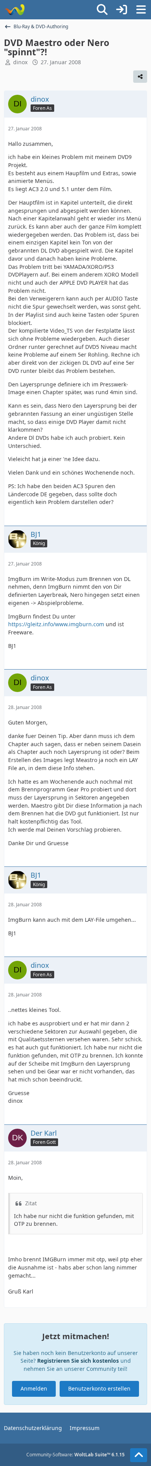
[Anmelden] (121, 9)
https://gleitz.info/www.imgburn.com (56, 624)
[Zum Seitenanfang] (138, 1455)
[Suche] (102, 9)
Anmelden (34, 1388)
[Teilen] (140, 76)
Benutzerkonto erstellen (99, 1388)
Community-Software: (75, 1454)
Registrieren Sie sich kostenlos (78, 1360)
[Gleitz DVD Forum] (14, 9)
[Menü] (141, 9)
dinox (20, 62)
